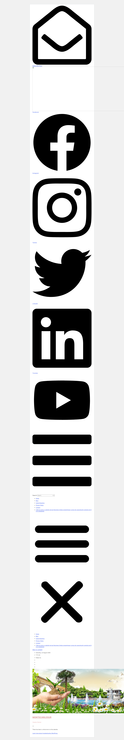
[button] (62, 572)
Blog (37, 500)
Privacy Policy (40, 505)
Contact (38, 507)
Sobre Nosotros (40, 503)
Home (37, 498)
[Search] (54, 495)
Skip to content (37, 650)
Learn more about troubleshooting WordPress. (45, 733)
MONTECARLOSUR (41, 717)
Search (34, 495)
